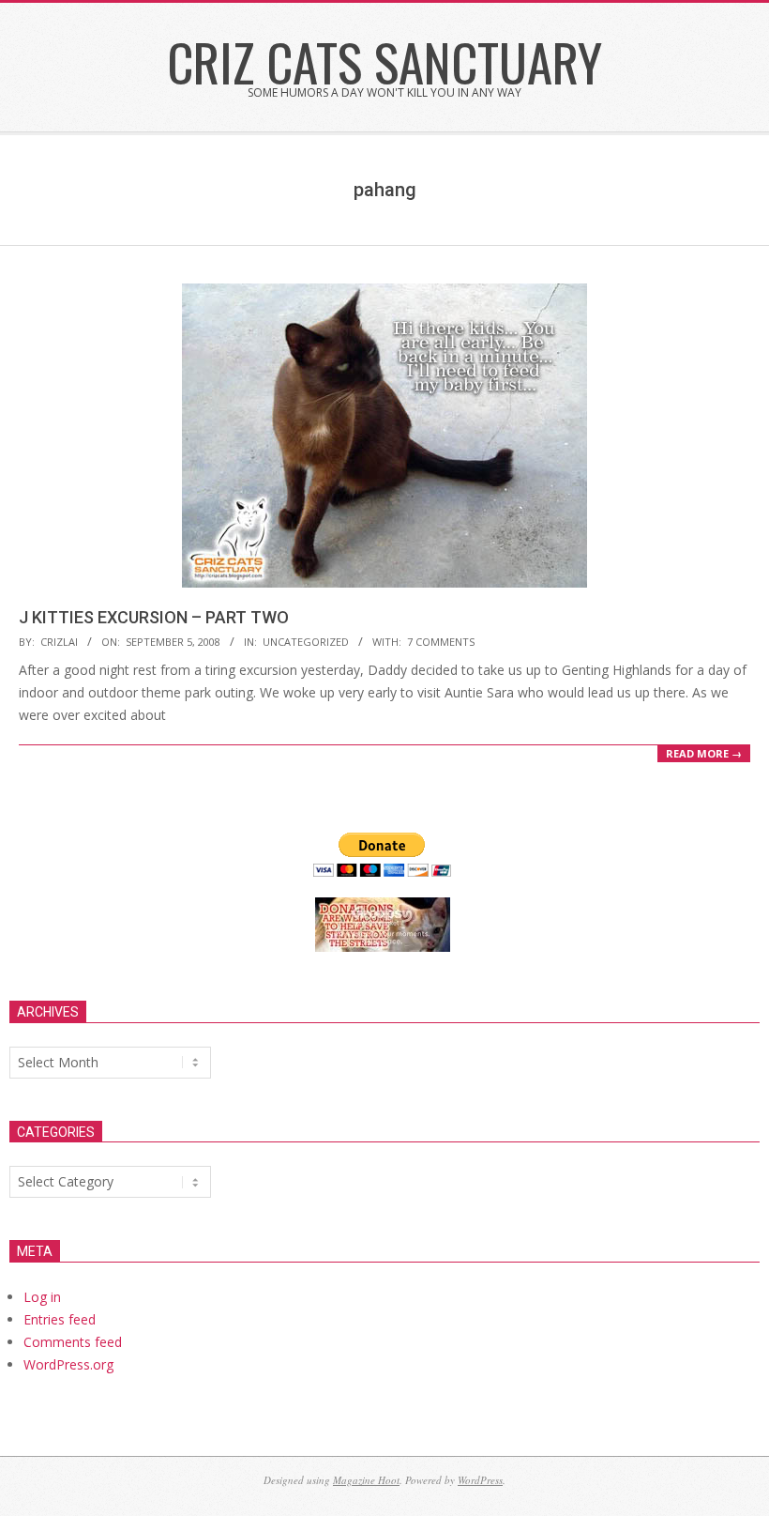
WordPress (480, 1480)
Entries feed (59, 1319)
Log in (42, 1297)
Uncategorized (306, 642)
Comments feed (72, 1342)
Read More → (704, 753)
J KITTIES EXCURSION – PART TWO (154, 617)
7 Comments (441, 642)
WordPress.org (68, 1364)
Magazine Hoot (366, 1480)
